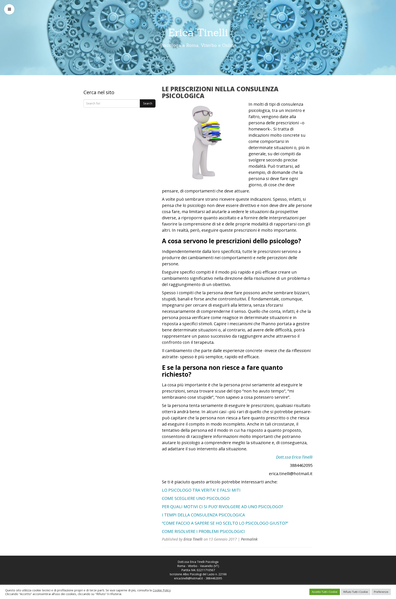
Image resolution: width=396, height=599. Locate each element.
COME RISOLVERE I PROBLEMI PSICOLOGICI (203, 531)
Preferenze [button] (381, 592)
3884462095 (214, 578)
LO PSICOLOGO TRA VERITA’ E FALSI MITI (201, 490)
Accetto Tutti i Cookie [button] (324, 592)
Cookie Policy (162, 590)
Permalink (249, 539)
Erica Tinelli (198, 32)
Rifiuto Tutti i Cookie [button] (355, 592)
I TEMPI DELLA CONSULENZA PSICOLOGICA (203, 515)
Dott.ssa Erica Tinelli (294, 457)
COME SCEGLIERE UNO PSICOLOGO (196, 498)
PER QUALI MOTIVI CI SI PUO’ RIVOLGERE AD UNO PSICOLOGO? (222, 506)
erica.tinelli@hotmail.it (188, 578)
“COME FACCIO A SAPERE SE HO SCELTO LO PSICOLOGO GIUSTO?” (225, 523)
